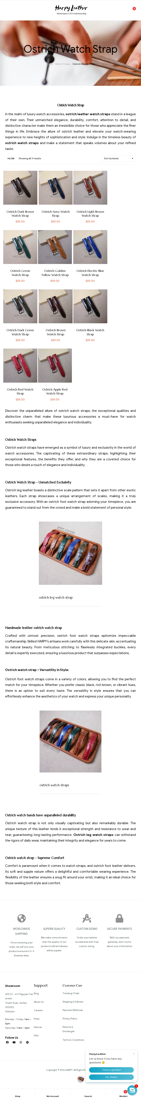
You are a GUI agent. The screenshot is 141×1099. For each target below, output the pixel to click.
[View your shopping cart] (132, 10)
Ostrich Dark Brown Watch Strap (20, 214)
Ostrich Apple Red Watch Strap (54, 391)
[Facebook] (7, 1042)
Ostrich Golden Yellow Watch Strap (55, 273)
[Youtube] (14, 1042)
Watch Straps (62, 64)
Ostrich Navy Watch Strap (56, 214)
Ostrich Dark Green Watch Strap (20, 332)
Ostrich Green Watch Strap (20, 273)
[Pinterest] (27, 1042)
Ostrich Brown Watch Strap (56, 332)
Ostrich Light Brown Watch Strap (90, 214)
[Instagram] (21, 1042)
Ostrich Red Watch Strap (20, 391)
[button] (132, 1090)
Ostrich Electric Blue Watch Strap (90, 273)
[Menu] (8, 10)
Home (49, 64)
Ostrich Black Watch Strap (90, 332)
